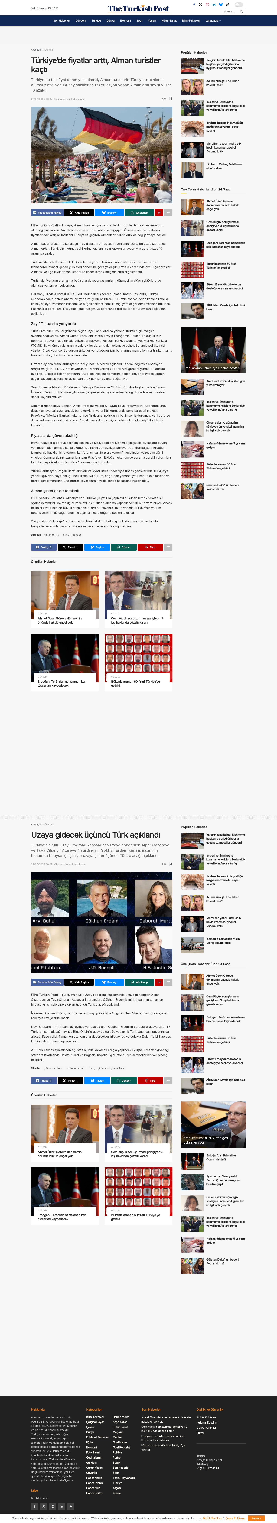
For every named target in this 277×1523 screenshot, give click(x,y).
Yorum (117, 1493)
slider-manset (72, 534)
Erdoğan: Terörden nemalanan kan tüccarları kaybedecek (62, 684)
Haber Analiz (94, 1477)
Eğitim (89, 1442)
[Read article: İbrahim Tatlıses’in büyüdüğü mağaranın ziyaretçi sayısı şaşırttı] (192, 129)
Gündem (81, 20)
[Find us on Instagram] (207, 5)
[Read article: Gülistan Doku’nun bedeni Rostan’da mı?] (192, 491)
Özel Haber (120, 1442)
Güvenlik (91, 1472)
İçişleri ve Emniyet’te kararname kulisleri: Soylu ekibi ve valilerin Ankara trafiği (225, 105)
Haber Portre (94, 1493)
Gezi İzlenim (93, 1457)
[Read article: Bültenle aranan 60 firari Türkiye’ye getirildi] (138, 658)
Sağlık (116, 1462)
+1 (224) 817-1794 (208, 1468)
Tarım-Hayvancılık (124, 1477)
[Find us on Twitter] (200, 4)
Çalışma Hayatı (95, 1422)
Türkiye (96, 20)
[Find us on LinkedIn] (214, 5)
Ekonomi (125, 20)
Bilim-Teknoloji (191, 20)
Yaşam (152, 20)
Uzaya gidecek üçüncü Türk (106, 1068)
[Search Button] (242, 11)
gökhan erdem (53, 1068)
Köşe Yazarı (120, 1422)
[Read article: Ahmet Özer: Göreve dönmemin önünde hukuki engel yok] (65, 595)
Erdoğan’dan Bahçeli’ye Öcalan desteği (212, 368)
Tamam (256, 1518)
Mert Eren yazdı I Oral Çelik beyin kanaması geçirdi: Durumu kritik (223, 147)
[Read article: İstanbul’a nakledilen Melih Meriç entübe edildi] (192, 945)
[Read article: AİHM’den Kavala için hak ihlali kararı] (192, 311)
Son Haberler (61, 20)
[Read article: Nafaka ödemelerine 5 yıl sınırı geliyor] (192, 449)
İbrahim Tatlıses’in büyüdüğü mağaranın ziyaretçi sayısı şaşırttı (224, 126)
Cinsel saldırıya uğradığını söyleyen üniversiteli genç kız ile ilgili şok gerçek (225, 426)
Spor (139, 20)
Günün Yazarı (94, 1467)
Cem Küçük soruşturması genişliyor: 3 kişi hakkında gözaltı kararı (137, 620)
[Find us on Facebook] (194, 5)
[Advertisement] (138, 34)
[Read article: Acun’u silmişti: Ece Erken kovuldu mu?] (192, 87)
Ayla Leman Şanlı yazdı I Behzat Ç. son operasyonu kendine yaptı (223, 1180)
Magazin (118, 1432)
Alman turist (51, 534)
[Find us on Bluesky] (221, 4)
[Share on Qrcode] (159, 212)
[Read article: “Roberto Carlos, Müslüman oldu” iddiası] (192, 170)
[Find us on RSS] (70, 1506)
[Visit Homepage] (138, 8)
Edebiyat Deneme (97, 1437)
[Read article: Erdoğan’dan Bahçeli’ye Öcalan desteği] (213, 350)
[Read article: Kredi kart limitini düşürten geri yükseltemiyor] (192, 387)
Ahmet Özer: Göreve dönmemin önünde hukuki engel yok (59, 620)
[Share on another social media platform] (168, 212)
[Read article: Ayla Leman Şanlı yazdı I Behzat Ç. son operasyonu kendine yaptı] (192, 1182)
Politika (117, 1452)
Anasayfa (36, 49)
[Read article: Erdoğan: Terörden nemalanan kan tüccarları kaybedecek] (65, 658)
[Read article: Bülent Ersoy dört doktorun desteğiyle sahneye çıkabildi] (192, 290)
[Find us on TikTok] (227, 4)
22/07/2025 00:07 (41, 98)
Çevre (90, 1427)
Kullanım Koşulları (207, 1422)
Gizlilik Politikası (206, 1417)
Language (212, 20)
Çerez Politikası (206, 1427)
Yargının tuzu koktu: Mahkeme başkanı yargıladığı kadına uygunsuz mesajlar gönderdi (225, 64)
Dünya (111, 20)
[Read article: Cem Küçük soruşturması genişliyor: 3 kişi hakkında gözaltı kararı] (138, 595)
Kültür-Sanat (169, 20)
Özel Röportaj (121, 1447)
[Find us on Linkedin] (61, 1506)
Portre (117, 1457)
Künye (200, 1432)
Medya (117, 1437)
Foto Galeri (93, 1452)
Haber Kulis (93, 1488)
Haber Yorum (121, 1416)
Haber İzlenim (94, 1482)
